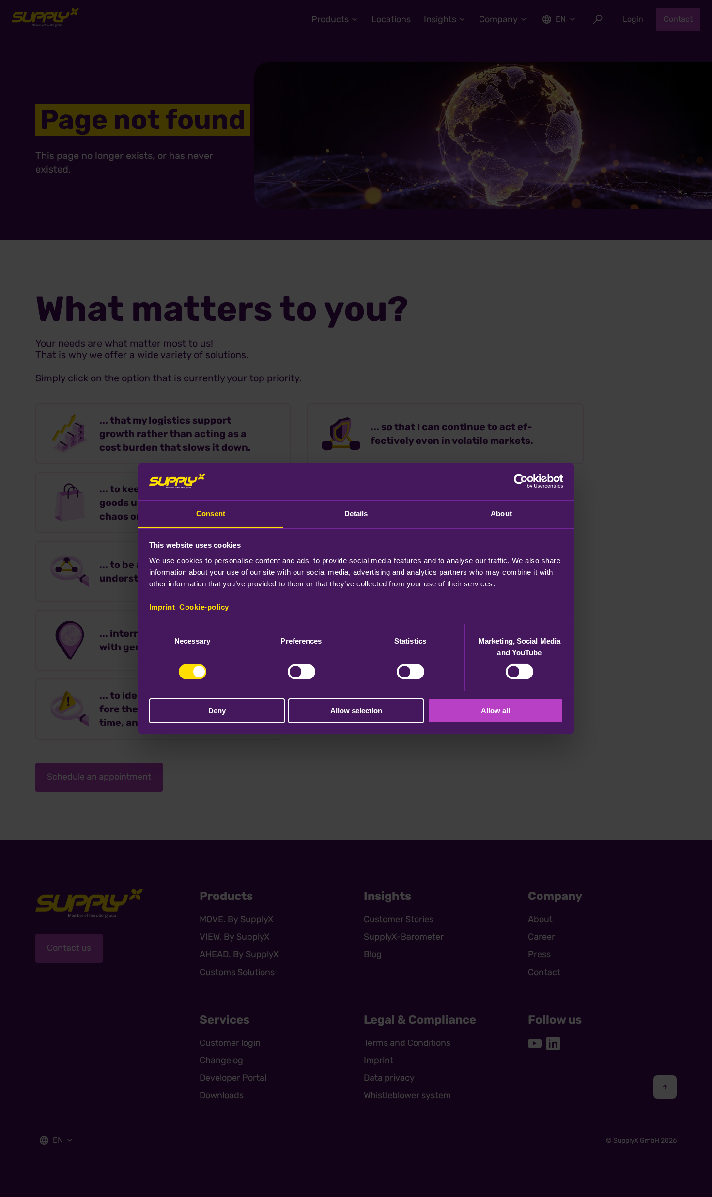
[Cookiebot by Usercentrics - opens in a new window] (521, 481)
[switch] (301, 671)
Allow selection (356, 711)
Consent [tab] (210, 513)
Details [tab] (356, 513)
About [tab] (501, 513)
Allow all (495, 711)
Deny (217, 711)
